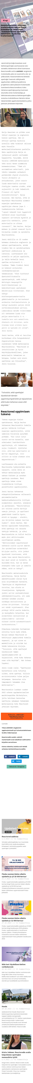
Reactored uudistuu (10, 836)
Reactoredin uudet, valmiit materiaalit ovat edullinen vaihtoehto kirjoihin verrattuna (16, 739)
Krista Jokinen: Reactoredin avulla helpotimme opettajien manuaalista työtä (16, 1054)
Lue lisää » (7, 852)
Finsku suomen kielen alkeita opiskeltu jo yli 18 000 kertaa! (14, 875)
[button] (10, 756)
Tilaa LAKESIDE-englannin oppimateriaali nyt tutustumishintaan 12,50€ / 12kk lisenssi (16, 730)
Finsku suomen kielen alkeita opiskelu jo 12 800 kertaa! (14, 919)
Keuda (4, 1006)
